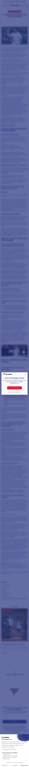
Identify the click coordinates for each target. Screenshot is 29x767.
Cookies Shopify (6, 754)
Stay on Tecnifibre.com (14, 392)
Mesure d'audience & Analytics (9, 757)
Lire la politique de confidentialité (9, 749)
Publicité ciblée (6, 758)
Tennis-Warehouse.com (14, 388)
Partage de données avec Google (10, 756)
